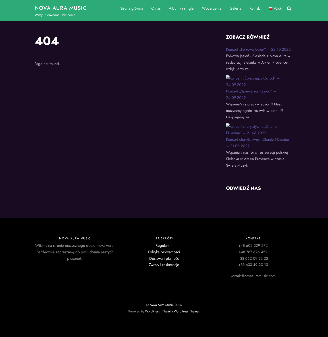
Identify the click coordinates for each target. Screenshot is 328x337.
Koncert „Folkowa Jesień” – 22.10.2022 (258, 49)
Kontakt (255, 8)
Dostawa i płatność (164, 258)
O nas (156, 8)
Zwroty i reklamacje (164, 264)
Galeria (235, 8)
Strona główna (131, 8)
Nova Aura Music (162, 305)
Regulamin (164, 245)
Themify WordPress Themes (181, 311)
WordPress (152, 311)
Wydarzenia (211, 8)
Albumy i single (181, 8)
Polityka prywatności (164, 252)
